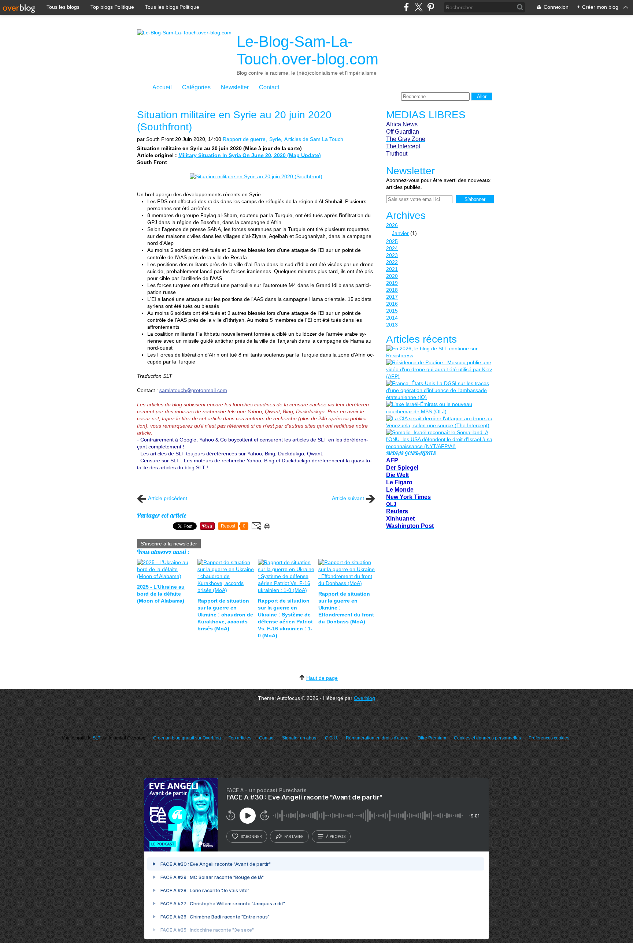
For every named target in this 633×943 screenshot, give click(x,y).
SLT (96, 738)
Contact (269, 87)
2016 (392, 304)
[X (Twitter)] (418, 7)
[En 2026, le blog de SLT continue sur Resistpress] (439, 352)
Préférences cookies (549, 738)
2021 (392, 269)
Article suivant (348, 498)
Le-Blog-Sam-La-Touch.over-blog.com (307, 50)
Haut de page (322, 678)
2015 (392, 311)
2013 (392, 325)
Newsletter (235, 87)
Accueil (162, 87)
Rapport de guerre (244, 139)
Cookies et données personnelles (487, 738)
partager (294, 836)
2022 (392, 262)
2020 (392, 276)
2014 (392, 318)
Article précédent (167, 498)
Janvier (400, 233)
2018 (392, 290)
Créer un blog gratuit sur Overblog (187, 738)
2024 (392, 248)
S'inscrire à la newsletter (169, 544)
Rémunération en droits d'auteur (378, 738)
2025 (392, 241)
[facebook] (406, 7)
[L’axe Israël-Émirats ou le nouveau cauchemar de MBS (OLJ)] (439, 408)
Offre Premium (432, 738)
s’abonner (251, 836)
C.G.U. (331, 738)
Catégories (196, 87)
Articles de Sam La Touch (313, 139)
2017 (392, 297)
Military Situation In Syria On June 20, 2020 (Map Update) (249, 155)
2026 (392, 225)
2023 (392, 255)
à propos (335, 836)
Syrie (275, 139)
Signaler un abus (299, 738)
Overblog (364, 698)
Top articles (240, 738)
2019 (392, 283)
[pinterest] (430, 7)
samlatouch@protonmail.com (193, 390)
